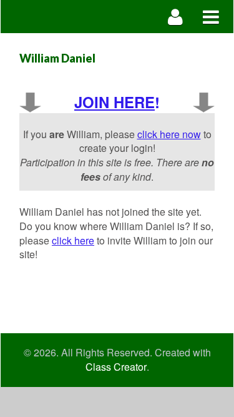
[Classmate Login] (175, 16)
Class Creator (116, 367)
